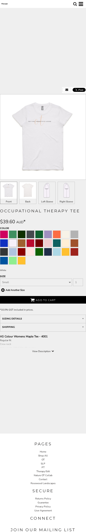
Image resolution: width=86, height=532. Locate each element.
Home (43, 451)
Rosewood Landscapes (43, 483)
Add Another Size (15, 290)
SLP (43, 463)
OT (43, 459)
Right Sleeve (66, 201)
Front (9, 201)
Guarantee (43, 502)
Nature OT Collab (43, 475)
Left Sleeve (47, 201)
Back (27, 201)
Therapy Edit (43, 471)
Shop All (43, 455)
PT (43, 467)
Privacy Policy (43, 506)
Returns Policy (43, 498)
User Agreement (43, 510)
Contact (43, 479)
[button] (75, 4)
